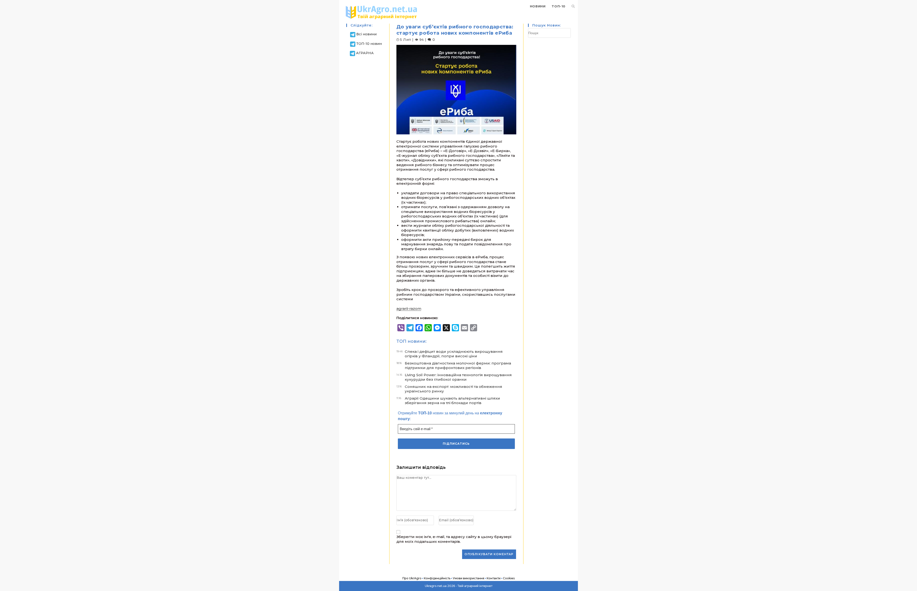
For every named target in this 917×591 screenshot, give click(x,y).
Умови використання (468, 578)
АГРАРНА (365, 53)
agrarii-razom (408, 308)
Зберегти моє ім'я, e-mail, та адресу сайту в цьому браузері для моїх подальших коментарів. (453, 539)
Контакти (494, 578)
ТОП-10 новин (369, 44)
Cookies (509, 578)
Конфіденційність (437, 578)
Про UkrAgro (411, 578)
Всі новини (366, 34)
